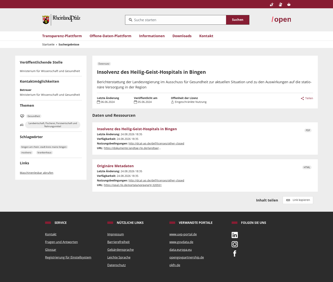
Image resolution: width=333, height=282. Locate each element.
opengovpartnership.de (186, 257)
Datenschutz (116, 265)
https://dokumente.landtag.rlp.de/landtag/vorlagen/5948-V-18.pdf (146, 148)
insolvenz (26, 152)
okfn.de (174, 265)
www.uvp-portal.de (183, 234)
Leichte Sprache (118, 257)
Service (60, 223)
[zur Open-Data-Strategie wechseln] (281, 19)
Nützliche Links (130, 223)
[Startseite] (61, 19)
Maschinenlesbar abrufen (36, 173)
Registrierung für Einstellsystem (68, 257)
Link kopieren (301, 200)
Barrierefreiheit (118, 242)
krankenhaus (44, 152)
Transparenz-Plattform (62, 36)
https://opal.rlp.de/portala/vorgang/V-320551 (133, 185)
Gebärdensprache (120, 250)
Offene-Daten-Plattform (110, 36)
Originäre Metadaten (115, 166)
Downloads (182, 36)
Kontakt (206, 36)
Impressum (115, 234)
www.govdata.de (181, 242)
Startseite (48, 44)
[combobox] (175, 19)
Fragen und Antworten (61, 242)
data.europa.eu (180, 250)
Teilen (308, 98)
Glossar (50, 250)
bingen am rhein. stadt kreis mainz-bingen (43, 147)
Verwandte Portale (195, 223)
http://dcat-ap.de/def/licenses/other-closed (156, 143)
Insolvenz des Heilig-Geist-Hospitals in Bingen (137, 129)
